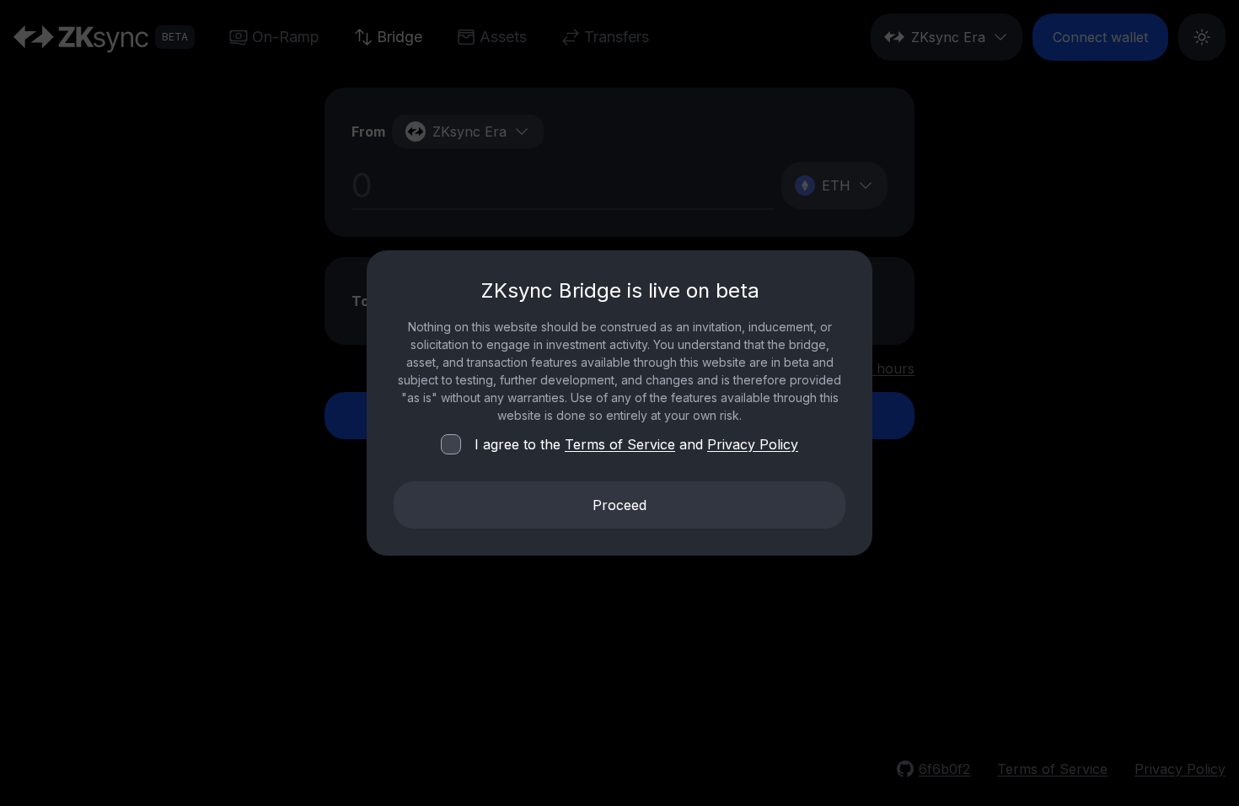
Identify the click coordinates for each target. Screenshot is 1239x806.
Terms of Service (620, 444)
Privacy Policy (752, 444)
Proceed (619, 505)
